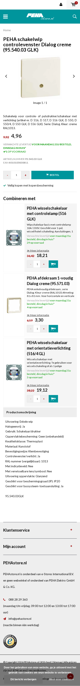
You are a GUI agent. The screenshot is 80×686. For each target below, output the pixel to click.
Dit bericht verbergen (23, 679)
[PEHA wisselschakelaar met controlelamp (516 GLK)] (14, 237)
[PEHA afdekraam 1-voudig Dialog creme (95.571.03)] (14, 304)
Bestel (54, 174)
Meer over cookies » (61, 679)
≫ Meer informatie (38, 250)
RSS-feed (46, 662)
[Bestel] (53, 264)
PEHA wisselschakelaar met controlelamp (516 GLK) (47, 213)
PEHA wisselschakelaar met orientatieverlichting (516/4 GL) (49, 348)
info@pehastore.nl (20, 618)
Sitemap (57, 662)
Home (7, 30)
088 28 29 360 (18, 599)
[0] (73, 4)
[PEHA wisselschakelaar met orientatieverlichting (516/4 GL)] (14, 372)
